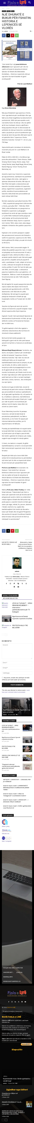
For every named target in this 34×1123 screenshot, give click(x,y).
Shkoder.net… (6, 833)
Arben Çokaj (5, 826)
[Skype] (19, 584)
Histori (8, 11)
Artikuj (8, 8)
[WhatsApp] (17, 35)
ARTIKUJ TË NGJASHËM (10, 595)
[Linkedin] (15, 1002)
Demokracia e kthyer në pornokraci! (10, 1094)
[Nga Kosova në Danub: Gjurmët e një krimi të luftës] (6, 618)
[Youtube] (19, 587)
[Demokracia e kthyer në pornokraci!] (29, 1095)
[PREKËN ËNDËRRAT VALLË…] (29, 1104)
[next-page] (6, 634)
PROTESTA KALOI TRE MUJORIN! (15, 712)
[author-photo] (17, 569)
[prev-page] (3, 634)
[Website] (27, 584)
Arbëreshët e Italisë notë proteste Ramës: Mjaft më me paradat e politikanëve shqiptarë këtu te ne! (25, 546)
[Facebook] (4, 35)
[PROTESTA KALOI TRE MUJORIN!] (6, 627)
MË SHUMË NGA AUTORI (10, 598)
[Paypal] (15, 584)
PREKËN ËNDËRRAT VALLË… (12, 1102)
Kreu (3, 8)
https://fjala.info (17, 574)
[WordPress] (15, 587)
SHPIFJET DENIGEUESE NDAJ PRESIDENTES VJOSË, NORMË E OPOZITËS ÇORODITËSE (13, 1112)
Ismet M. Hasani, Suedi (9, 786)
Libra (13, 11)
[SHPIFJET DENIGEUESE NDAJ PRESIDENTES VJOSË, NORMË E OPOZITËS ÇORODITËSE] (29, 1113)
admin (6, 31)
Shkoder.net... (6, 1022)
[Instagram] (11, 584)
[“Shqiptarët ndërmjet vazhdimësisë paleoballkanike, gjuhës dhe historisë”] (27, 767)
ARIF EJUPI (6, 779)
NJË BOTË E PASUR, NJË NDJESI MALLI (9, 543)
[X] (8, 35)
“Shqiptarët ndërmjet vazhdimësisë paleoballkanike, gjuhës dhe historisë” (11, 766)
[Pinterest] (12, 35)
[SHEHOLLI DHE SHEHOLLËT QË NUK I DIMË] (27, 758)
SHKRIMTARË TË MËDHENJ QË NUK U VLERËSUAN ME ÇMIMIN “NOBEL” (16, 787)
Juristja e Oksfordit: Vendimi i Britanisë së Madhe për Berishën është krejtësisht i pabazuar (15, 1078)
